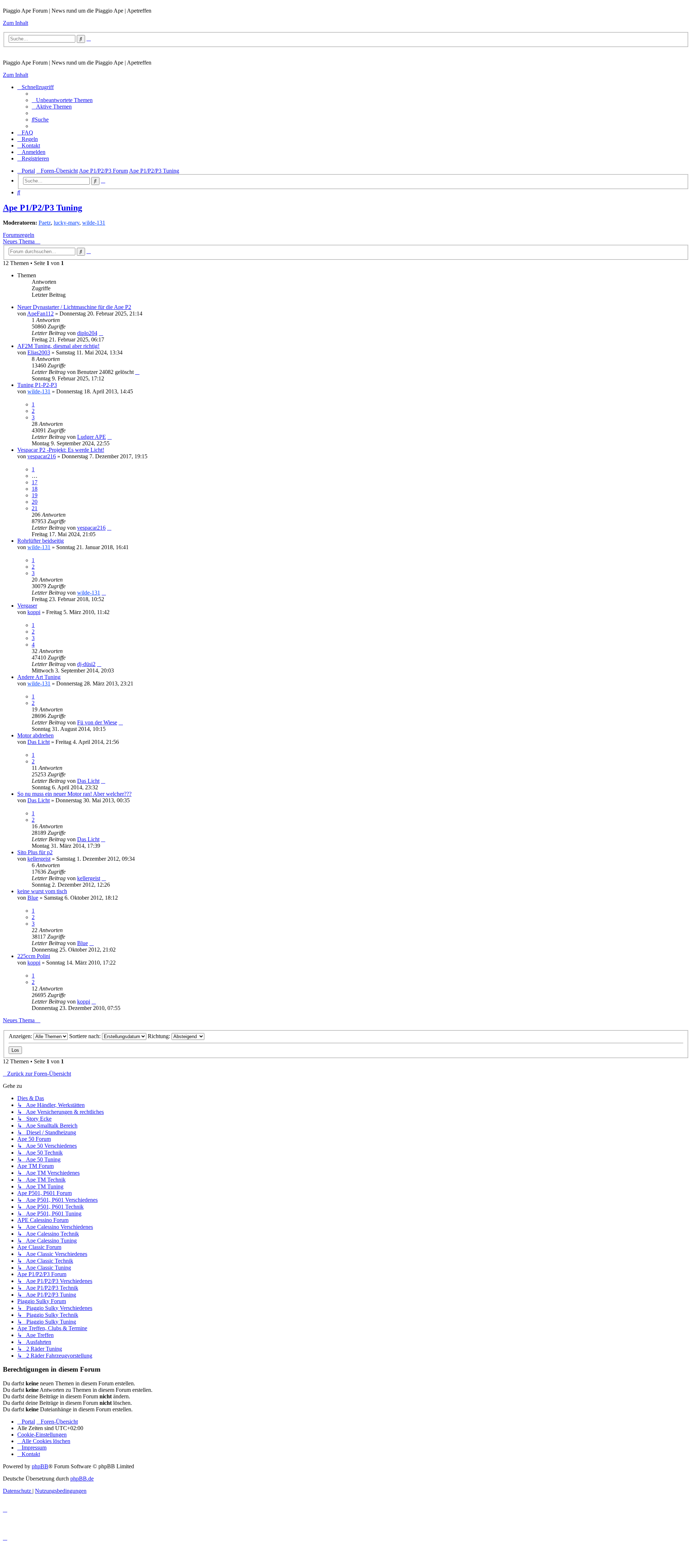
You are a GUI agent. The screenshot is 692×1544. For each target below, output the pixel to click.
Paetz (45, 223)
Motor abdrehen (35, 735)
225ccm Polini (33, 956)
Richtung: (160, 1036)
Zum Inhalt (15, 23)
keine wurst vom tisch (42, 891)
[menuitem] (62, 100)
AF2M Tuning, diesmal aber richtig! (58, 346)
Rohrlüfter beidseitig (40, 541)
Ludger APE (91, 437)
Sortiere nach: (85, 1036)
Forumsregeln (18, 235)
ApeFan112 (40, 313)
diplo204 (87, 333)
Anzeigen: (21, 1036)
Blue (32, 898)
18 (34, 489)
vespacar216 (41, 456)
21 (34, 508)
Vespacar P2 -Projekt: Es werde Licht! (60, 450)
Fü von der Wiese (97, 722)
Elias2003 (38, 352)
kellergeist (38, 859)
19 (34, 495)
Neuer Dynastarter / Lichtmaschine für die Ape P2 (74, 307)
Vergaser (27, 606)
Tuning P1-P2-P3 (37, 385)
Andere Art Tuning (39, 677)
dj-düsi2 (86, 664)
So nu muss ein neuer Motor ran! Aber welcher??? (74, 794)
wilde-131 (93, 223)
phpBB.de (82, 1478)
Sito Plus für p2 (35, 852)
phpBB (40, 1466)
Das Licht (38, 742)
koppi (33, 612)
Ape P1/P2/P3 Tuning (42, 207)
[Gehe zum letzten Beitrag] (101, 333)
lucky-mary (66, 223)
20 (34, 502)
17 (34, 482)
